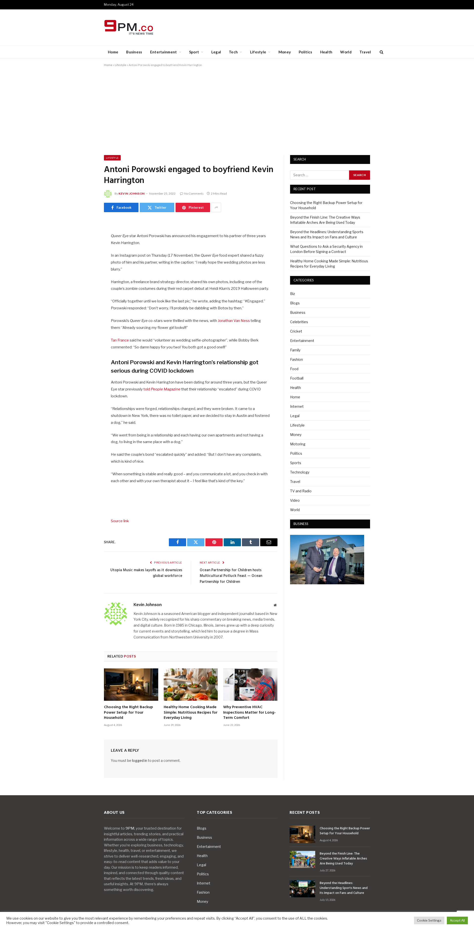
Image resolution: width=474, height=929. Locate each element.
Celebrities (299, 322)
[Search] (381, 52)
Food (294, 369)
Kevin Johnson (131, 193)
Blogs (295, 303)
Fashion (296, 359)
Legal (216, 52)
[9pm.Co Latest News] (129, 27)
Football (296, 378)
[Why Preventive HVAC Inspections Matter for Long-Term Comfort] (250, 684)
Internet (297, 406)
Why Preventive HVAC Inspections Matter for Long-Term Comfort (249, 713)
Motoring (297, 444)
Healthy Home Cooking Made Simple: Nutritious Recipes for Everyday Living (190, 713)
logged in (139, 760)
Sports (295, 463)
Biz (292, 294)
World (346, 52)
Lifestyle (258, 52)
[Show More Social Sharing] (216, 207)
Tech (233, 52)
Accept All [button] (457, 920)
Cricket (296, 331)
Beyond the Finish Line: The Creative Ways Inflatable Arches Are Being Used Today (343, 858)
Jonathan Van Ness (234, 320)
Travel (365, 52)
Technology (299, 472)
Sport (194, 52)
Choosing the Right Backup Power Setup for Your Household (128, 713)
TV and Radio (301, 491)
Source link (120, 521)
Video (295, 500)
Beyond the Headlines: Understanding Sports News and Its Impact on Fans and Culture (344, 888)
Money (284, 52)
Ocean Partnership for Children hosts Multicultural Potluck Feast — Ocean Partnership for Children (231, 576)
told (161, 389)
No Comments (194, 193)
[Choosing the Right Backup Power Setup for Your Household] (131, 684)
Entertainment (163, 52)
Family (295, 350)
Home (113, 52)
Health (326, 52)
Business (134, 52)
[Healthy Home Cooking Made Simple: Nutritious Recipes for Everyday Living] (191, 684)
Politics (305, 52)
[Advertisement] (237, 110)
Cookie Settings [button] (429, 920)
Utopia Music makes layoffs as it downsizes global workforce (146, 573)
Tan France (120, 340)
